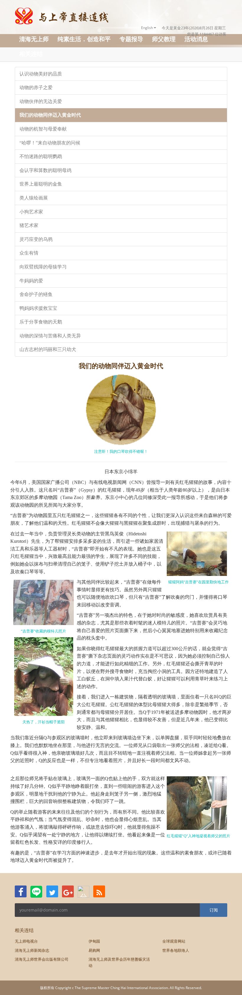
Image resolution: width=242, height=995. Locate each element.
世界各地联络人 (175, 950)
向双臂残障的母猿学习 (43, 266)
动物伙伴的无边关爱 (40, 101)
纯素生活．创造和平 (84, 39)
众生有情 (28, 252)
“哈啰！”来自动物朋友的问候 (49, 142)
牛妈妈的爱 (31, 280)
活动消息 (196, 39)
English (147, 27)
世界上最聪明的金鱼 (40, 183)
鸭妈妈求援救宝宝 (38, 308)
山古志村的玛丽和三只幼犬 (47, 349)
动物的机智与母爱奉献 (43, 128)
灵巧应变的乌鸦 (36, 239)
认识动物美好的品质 (40, 73)
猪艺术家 (28, 225)
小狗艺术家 (31, 211)
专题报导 (131, 39)
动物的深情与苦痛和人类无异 (50, 335)
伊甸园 (94, 941)
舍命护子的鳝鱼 (36, 294)
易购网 (94, 950)
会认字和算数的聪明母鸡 (45, 170)
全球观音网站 (173, 941)
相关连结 (31, 54)
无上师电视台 (26, 941)
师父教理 (164, 39)
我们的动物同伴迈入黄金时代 (50, 114)
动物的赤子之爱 (36, 87)
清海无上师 (34, 39)
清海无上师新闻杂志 (32, 950)
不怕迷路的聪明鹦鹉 (40, 156)
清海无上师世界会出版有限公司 (41, 959)
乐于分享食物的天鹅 (40, 321)
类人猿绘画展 (33, 197)
